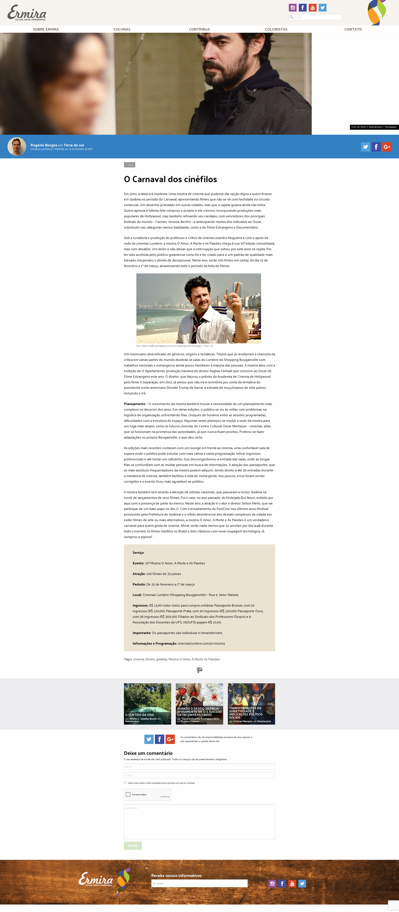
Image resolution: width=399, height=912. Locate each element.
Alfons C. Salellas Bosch (143, 718)
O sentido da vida (139, 714)
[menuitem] (45, 29)
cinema (138, 659)
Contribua (199, 29)
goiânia (161, 659)
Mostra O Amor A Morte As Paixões (194, 659)
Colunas (122, 29)
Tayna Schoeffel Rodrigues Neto (200, 718)
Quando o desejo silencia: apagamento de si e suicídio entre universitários (199, 711)
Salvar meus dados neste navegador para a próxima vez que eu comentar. (161, 783)
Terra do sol (74, 144)
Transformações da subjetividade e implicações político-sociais (246, 712)
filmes (150, 659)
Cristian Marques (243, 721)
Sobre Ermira (46, 29)
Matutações (132, 721)
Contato (353, 29)
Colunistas (276, 29)
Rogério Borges (44, 144)
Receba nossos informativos (176, 876)
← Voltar (129, 164)
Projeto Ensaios (190, 721)
